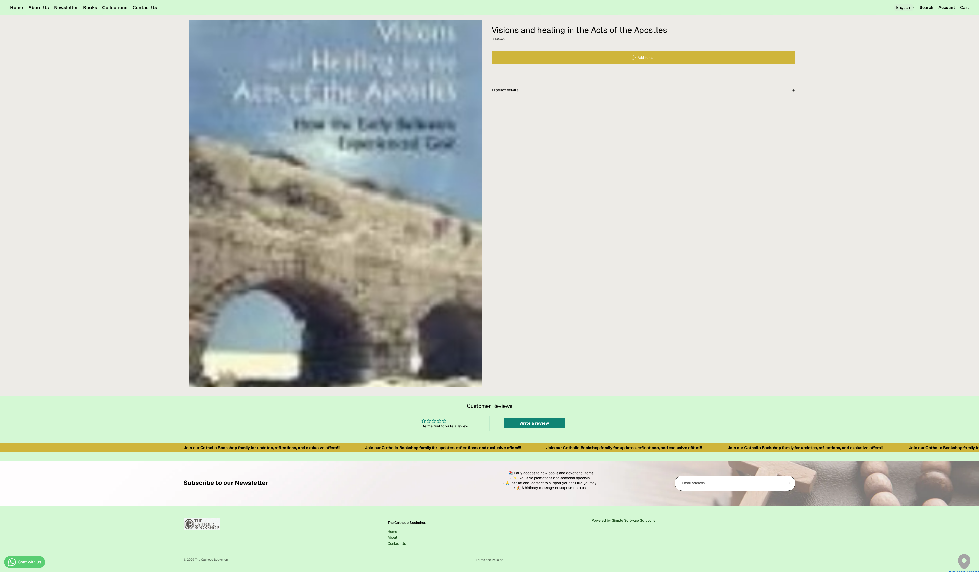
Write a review (534, 423)
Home (392, 531)
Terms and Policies (489, 560)
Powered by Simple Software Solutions (623, 520)
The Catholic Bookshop (211, 559)
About (392, 537)
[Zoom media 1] (335, 203)
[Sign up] (787, 483)
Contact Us (397, 543)
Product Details (505, 90)
